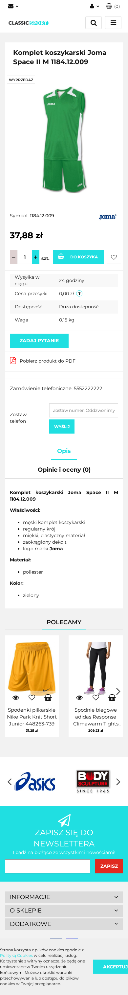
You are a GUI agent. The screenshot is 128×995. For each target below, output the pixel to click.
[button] (64, 897)
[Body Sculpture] (93, 781)
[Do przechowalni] (114, 257)
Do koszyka (84, 256)
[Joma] (108, 216)
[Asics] (34, 781)
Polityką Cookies (16, 955)
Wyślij (62, 426)
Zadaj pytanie (39, 341)
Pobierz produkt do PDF (47, 361)
